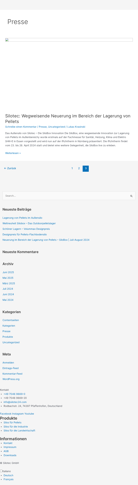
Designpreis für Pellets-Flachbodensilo (25, 234)
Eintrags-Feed (11, 368)
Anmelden (8, 362)
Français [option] (8, 479)
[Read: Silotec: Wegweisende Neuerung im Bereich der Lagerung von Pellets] (69, 73)
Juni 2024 (8, 294)
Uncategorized (56, 126)
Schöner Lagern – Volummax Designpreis (26, 228)
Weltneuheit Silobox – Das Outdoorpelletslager (29, 223)
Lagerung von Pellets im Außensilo (22, 217)
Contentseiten (11, 320)
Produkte (8, 336)
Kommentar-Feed (12, 373)
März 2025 (9, 283)
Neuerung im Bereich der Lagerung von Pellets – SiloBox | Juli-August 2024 (46, 239)
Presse (43, 126)
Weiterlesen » (13, 152)
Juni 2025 (8, 272)
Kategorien (9, 325)
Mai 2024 (8, 299)
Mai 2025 (8, 277)
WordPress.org (11, 379)
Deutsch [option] (8, 475)
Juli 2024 (8, 288)
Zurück (10, 168)
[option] (71, 475)
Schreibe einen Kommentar (20, 126)
